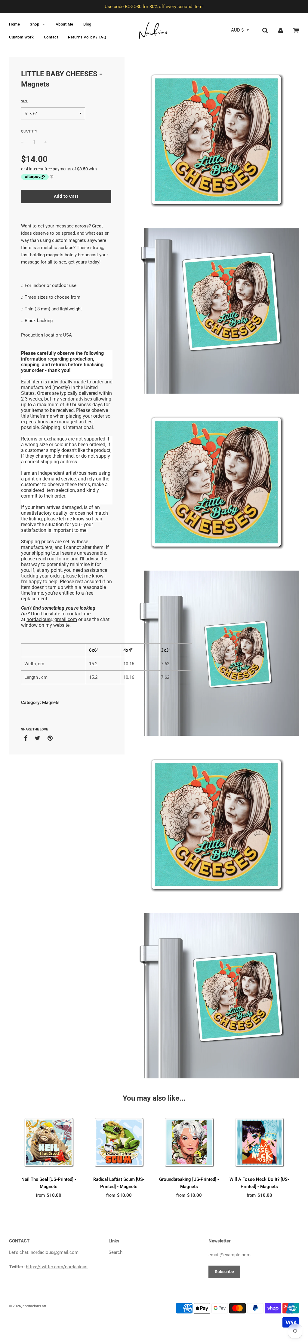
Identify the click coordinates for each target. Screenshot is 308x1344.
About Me (64, 24)
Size (24, 101)
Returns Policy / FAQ (87, 37)
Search (115, 1252)
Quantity (29, 131)
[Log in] (280, 30)
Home (14, 24)
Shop (35, 24)
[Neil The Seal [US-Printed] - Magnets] (48, 1142)
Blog (87, 24)
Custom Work (21, 37)
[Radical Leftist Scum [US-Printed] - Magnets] (119, 1142)
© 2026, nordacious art (27, 1306)
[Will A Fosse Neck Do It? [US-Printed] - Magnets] (259, 1142)
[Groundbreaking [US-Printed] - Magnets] (189, 1142)
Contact (51, 37)
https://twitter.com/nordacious (57, 1266)
